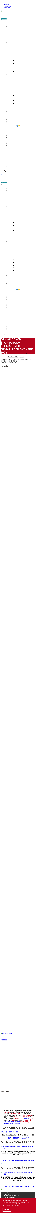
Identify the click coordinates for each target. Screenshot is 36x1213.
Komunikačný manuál (18, 116)
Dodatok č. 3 (15, 83)
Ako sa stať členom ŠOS (11, 161)
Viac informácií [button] (15, 1205)
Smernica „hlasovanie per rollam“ (21, 92)
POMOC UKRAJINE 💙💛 (12, 126)
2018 (9, 144)
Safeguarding (8, 160)
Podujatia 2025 (19, 71)
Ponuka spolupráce (17, 44)
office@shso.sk (25, 1118)
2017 (9, 145)
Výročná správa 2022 (21, 100)
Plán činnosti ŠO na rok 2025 (20, 30)
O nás (6, 23)
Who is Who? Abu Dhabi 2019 (20, 118)
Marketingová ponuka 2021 (23, 59)
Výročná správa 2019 (21, 105)
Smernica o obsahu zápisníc (20, 110)
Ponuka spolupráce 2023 (19, 51)
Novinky (6, 127)
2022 (9, 137)
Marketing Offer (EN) (21, 67)
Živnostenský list (16, 108)
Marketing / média (13, 43)
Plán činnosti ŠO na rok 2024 (20, 31)
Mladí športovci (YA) (10, 155)
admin (22, 357)
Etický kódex (12, 164)
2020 (9, 140)
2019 (9, 142)
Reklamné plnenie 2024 (18, 47)
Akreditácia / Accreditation (16, 25)
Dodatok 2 (14, 87)
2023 (9, 135)
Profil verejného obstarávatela (17, 123)
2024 (9, 134)
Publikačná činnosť (13, 111)
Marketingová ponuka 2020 (23, 60)
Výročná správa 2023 (21, 99)
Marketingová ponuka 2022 (23, 57)
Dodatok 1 (14, 86)
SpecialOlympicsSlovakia (12, 1122)
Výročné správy (16, 94)
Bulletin (13, 54)
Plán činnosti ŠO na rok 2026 (17, 26)
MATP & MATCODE (10, 153)
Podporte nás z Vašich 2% (12, 152)
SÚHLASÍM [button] (7, 1210)
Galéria (6, 148)
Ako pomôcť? (12, 119)
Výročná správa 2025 (21, 95)
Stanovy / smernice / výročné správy (19, 78)
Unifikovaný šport (16, 76)
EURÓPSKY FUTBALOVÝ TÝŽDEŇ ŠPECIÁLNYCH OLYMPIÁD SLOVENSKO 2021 (16, 360)
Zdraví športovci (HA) (11, 156)
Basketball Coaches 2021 (9, 362)
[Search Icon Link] (5, 171)
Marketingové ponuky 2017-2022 (21, 55)
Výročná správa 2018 (21, 107)
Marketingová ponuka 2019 (23, 62)
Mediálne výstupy (16, 68)
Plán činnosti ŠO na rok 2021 (20, 36)
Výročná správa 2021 (21, 102)
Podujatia (14, 70)
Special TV (4, 19)
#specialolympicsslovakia (12, 1123)
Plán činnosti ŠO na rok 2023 (20, 33)
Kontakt (6, 169)
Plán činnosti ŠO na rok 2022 (20, 35)
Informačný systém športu (12, 158)
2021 (9, 139)
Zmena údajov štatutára (18, 89)
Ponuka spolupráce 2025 (19, 46)
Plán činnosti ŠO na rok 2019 (20, 39)
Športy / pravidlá (13, 75)
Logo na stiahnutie (17, 73)
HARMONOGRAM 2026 (11, 150)
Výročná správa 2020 (21, 103)
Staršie (10, 147)
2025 (9, 132)
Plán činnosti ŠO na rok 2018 (20, 41)
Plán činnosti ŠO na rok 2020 (20, 38)
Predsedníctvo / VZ (14, 121)
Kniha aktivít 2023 (17, 49)
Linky (9, 124)
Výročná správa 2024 (21, 97)
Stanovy (13, 84)
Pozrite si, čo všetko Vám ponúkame (22, 52)
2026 (9, 131)
